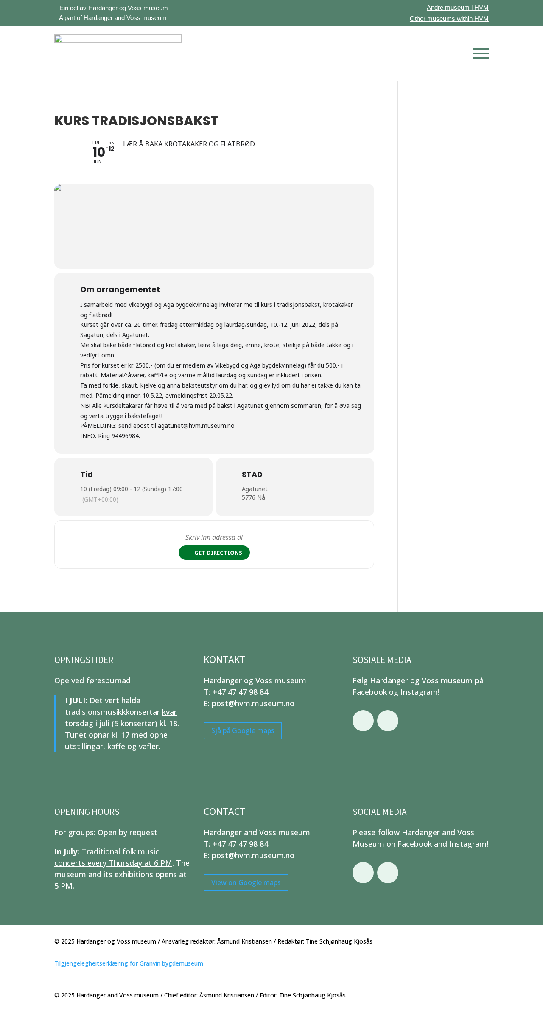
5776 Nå (253, 497)
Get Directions (218, 552)
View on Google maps (246, 882)
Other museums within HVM (449, 18)
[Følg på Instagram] (387, 720)
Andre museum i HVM (458, 7)
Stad (252, 474)
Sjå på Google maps (242, 730)
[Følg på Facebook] (363, 720)
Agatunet (255, 489)
